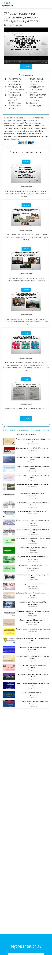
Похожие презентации (35, 104)
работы (12, 430)
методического (22, 430)
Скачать (27, 66)
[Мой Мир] (26, 142)
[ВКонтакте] (19, 142)
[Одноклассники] (22, 142)
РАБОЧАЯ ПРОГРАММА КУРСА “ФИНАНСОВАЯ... (38, 95)
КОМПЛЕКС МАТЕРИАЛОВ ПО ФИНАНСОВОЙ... (37, 87)
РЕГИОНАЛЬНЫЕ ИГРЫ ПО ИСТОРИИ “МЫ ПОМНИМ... (16, 89)
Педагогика (18, 25)
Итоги (5, 430)
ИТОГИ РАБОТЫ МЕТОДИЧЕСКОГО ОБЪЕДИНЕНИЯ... (15, 82)
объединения (35, 430)
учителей (45, 430)
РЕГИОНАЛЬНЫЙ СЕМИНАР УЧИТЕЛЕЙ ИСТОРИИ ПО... (15, 99)
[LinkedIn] (32, 142)
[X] (29, 142)
